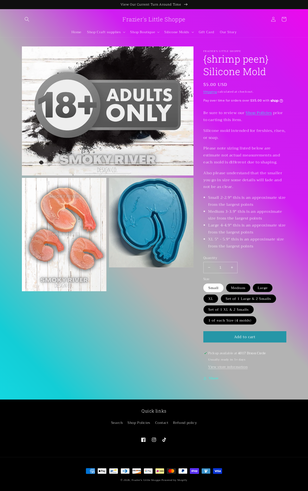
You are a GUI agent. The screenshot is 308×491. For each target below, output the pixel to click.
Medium (238, 288)
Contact (161, 423)
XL (210, 299)
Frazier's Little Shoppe (146, 480)
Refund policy (185, 423)
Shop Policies (259, 113)
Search (117, 423)
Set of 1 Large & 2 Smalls (248, 299)
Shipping (210, 91)
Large (263, 288)
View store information (228, 367)
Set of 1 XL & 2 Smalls (228, 309)
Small (213, 288)
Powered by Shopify (174, 480)
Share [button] (213, 378)
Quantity (210, 258)
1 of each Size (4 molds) (229, 320)
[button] (27, 19)
